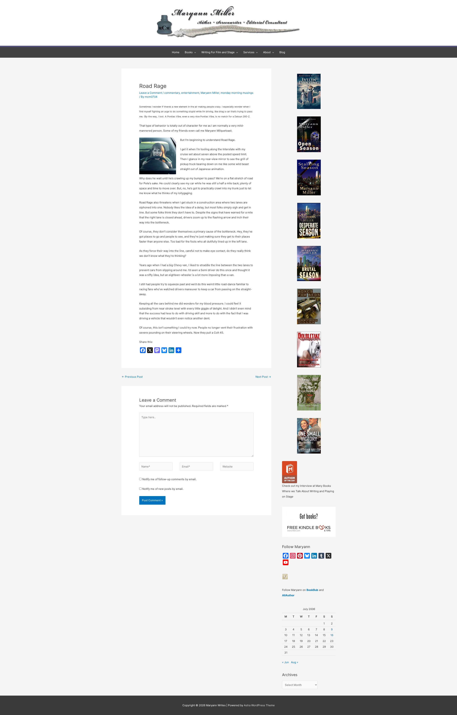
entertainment (190, 92)
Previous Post (132, 376)
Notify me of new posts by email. (162, 489)
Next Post (263, 376)
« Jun (285, 662)
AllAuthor (288, 595)
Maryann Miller (210, 92)
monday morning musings (237, 92)
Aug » (294, 662)
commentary (172, 92)
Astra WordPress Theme (259, 705)
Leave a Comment (150, 92)
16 (331, 635)
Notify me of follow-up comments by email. (169, 479)
